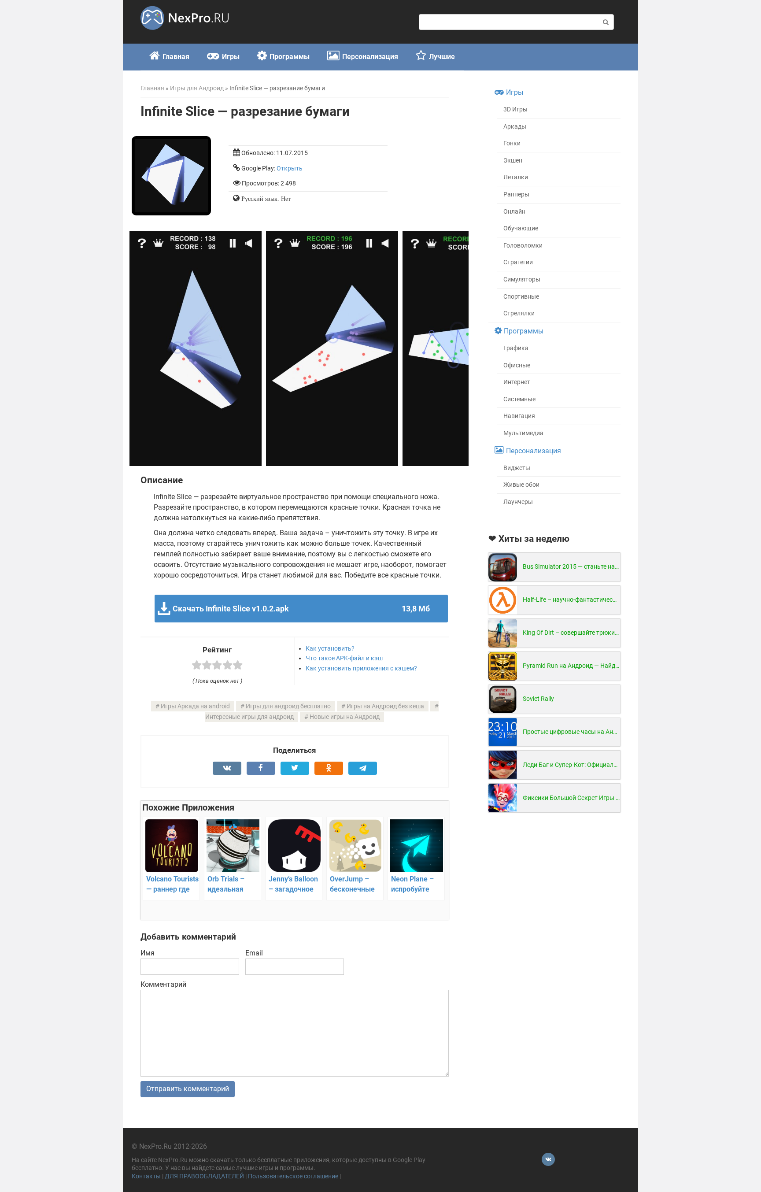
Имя (147, 953)
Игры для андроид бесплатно (288, 706)
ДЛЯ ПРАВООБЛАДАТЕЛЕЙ (204, 1176)
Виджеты (516, 468)
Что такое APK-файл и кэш (344, 658)
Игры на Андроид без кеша (385, 706)
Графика (515, 348)
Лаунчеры (518, 502)
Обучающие (520, 228)
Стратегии (518, 262)
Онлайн (514, 211)
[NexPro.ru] (184, 34)
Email (254, 953)
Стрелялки (519, 313)
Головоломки (523, 245)
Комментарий (163, 984)
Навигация (519, 416)
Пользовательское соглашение (293, 1176)
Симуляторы (521, 279)
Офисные (516, 365)
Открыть (290, 168)
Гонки (512, 143)
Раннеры (516, 194)
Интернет (516, 382)
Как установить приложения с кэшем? (361, 668)
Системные (519, 399)
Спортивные (521, 296)
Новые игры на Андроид (345, 717)
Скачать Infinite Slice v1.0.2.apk (301, 608)
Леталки (515, 177)
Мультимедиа (523, 433)
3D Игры (515, 109)
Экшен (512, 160)
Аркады (514, 126)
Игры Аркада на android (195, 706)
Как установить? (330, 648)
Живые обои (521, 485)
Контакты (146, 1176)
